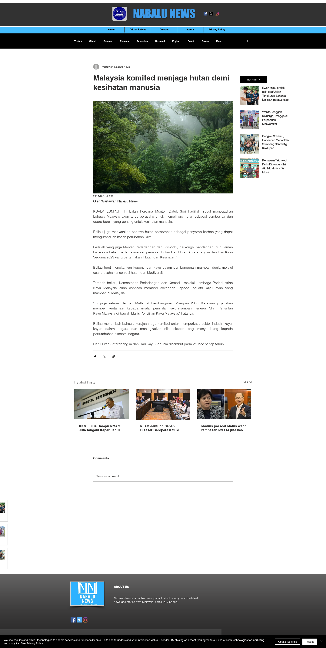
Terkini (78, 41)
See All (247, 381)
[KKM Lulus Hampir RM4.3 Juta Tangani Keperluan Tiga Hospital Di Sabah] (101, 404)
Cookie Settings (287, 641)
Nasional (160, 41)
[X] (211, 13)
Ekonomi (124, 41)
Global (92, 41)
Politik (191, 41)
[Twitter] (79, 619)
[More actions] (230, 66)
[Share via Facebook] (95, 356)
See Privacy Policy (32, 643)
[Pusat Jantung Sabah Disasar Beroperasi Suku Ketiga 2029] (163, 404)
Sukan (205, 41)
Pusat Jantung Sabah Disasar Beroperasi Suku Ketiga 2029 (160, 428)
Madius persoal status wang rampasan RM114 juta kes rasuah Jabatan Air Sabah (224, 428)
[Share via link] (113, 356)
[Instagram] (217, 13)
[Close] (321, 641)
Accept (310, 641)
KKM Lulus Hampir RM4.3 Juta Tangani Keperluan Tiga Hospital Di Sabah (101, 428)
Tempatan (142, 41)
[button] (247, 41)
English (176, 41)
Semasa (108, 41)
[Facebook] (205, 13)
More (219, 41)
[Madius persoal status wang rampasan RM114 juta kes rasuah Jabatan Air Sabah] (224, 404)
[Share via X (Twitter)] (104, 356)
